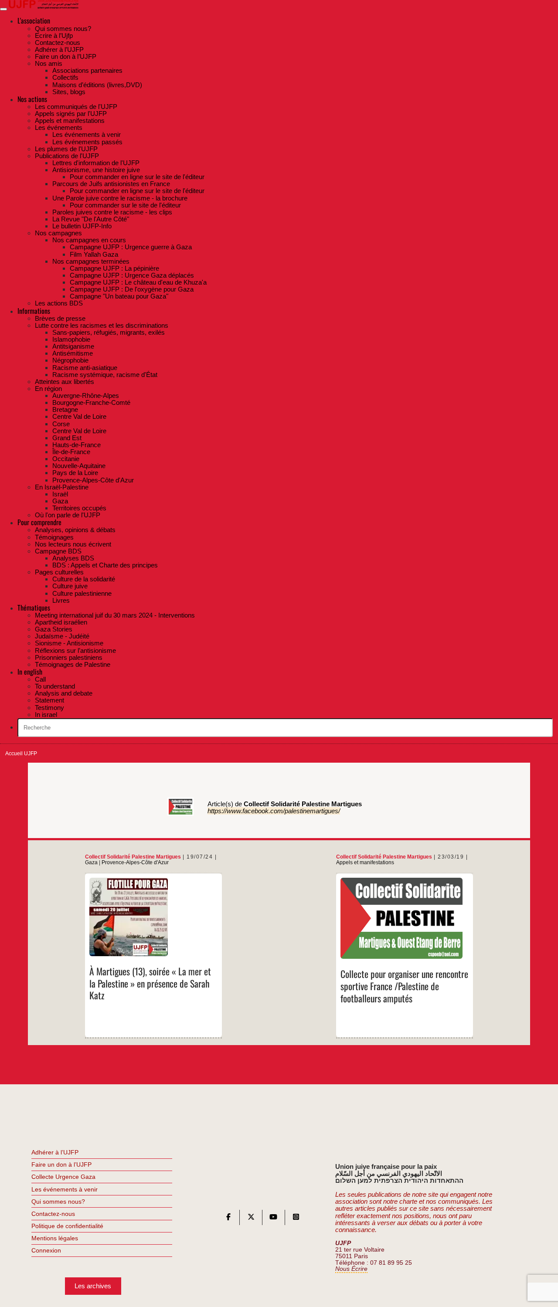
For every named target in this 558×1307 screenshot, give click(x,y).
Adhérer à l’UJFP (54, 1152)
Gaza (91, 862)
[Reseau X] (251, 1218)
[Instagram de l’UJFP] (296, 1218)
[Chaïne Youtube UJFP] (273, 1218)
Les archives (93, 1286)
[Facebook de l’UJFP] (228, 1218)
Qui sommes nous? (58, 1201)
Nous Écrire (351, 1269)
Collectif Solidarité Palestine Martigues (133, 856)
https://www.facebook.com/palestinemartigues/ (274, 811)
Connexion (46, 1250)
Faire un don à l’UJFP (61, 1164)
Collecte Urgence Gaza (63, 1176)
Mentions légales (54, 1238)
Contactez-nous (53, 1213)
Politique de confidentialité (67, 1225)
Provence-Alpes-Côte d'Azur (135, 862)
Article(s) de (285, 804)
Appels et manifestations (365, 862)
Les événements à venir (64, 1189)
